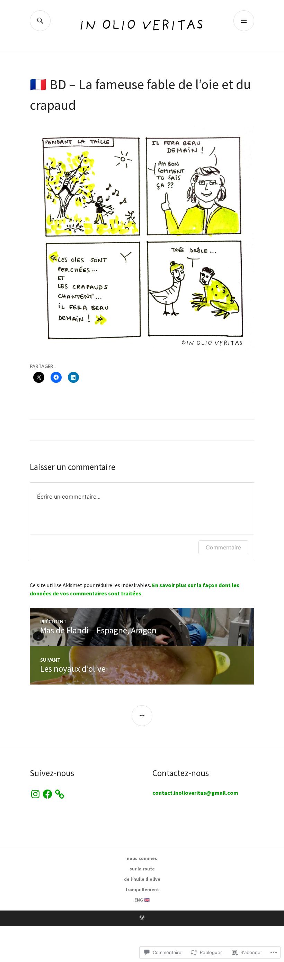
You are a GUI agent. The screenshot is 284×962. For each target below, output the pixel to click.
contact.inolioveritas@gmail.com (195, 792)
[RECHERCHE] (40, 20)
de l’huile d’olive (142, 879)
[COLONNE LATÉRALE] (142, 715)
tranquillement (142, 890)
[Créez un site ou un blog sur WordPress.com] (142, 918)
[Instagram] (35, 794)
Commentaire (223, 547)
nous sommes (142, 858)
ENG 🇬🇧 (142, 900)
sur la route (142, 869)
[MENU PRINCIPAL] (243, 20)
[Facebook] (47, 794)
